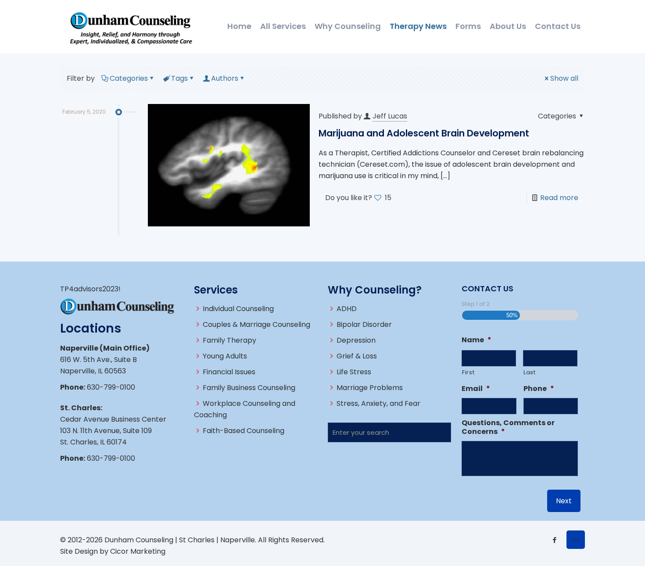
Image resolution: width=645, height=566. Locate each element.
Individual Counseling (238, 309)
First (468, 372)
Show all (564, 78)
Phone (538, 389)
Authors (224, 78)
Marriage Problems (370, 388)
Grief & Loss (357, 356)
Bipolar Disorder (364, 324)
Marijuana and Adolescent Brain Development (424, 133)
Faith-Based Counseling (243, 431)
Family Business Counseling (249, 388)
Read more (559, 198)
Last (529, 372)
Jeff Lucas (390, 116)
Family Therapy (229, 340)
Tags (179, 78)
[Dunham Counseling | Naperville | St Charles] (131, 26)
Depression (356, 340)
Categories (129, 78)
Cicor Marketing (137, 551)
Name (476, 340)
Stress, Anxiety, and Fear (378, 403)
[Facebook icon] (554, 540)
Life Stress (354, 372)
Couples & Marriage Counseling (256, 324)
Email (476, 389)
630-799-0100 (111, 387)
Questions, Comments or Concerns (508, 428)
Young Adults (225, 356)
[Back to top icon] (575, 539)
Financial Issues (229, 372)
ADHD (347, 309)
